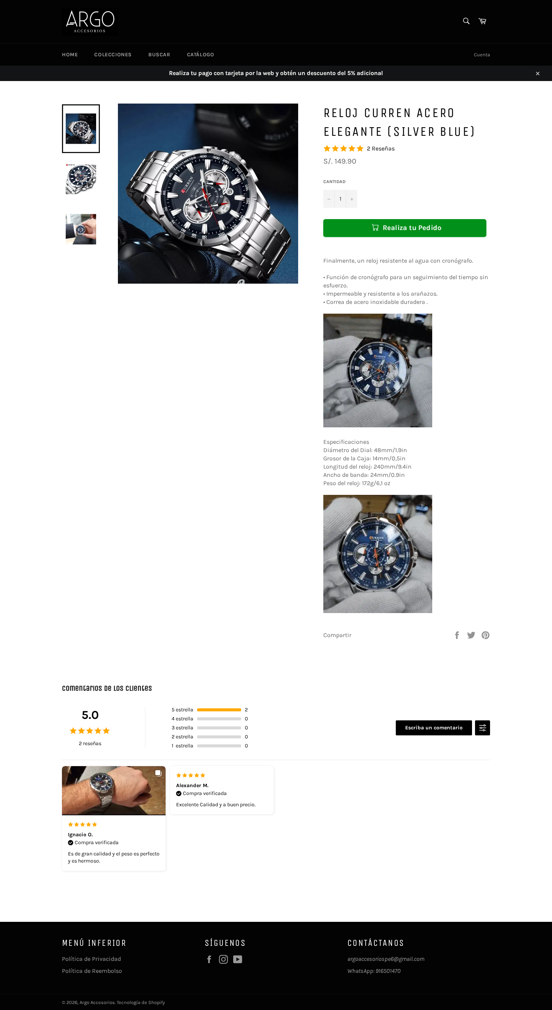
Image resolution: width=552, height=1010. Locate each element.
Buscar (159, 54)
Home (70, 54)
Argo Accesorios (97, 1002)
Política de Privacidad (91, 958)
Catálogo (200, 54)
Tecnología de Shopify (141, 1002)
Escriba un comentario (434, 727)
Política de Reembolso (92, 970)
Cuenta (482, 54)
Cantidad (334, 181)
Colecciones (113, 54)
